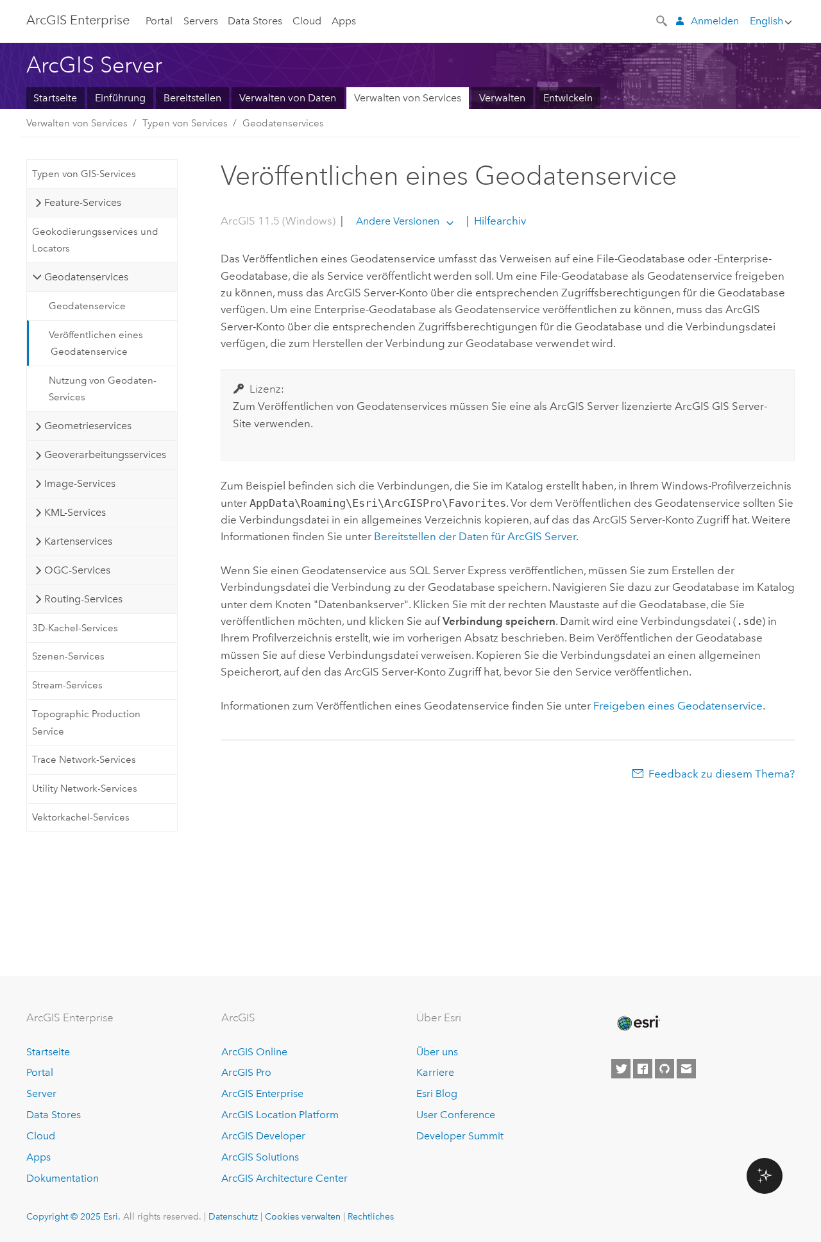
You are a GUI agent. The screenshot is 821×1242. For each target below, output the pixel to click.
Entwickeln (568, 98)
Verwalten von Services (407, 98)
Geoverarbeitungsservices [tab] (105, 454)
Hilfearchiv (498, 220)
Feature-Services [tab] (82, 202)
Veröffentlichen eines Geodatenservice (96, 343)
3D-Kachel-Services (75, 628)
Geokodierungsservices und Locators (95, 240)
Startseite (55, 98)
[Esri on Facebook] (642, 1068)
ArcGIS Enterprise (78, 20)
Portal (159, 21)
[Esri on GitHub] (664, 1068)
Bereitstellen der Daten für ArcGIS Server (475, 536)
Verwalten (502, 98)
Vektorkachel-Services (81, 817)
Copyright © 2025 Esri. (73, 1216)
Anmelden (715, 21)
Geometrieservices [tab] (87, 426)
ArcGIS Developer (263, 1136)
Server (41, 1093)
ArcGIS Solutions (260, 1157)
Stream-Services (67, 685)
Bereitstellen (192, 98)
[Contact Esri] (686, 1068)
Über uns (437, 1052)
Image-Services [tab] (79, 483)
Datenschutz (233, 1216)
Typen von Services (185, 123)
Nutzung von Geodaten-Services (103, 389)
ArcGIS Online (254, 1052)
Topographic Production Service (86, 722)
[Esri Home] (637, 1023)
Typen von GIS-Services (84, 174)
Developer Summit (460, 1136)
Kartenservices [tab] (78, 541)
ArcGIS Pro (246, 1072)
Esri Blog (436, 1093)
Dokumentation (62, 1178)
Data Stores (255, 21)
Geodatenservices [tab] (86, 277)
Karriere (435, 1072)
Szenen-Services (68, 656)
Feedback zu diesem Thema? (721, 773)
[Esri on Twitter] (621, 1068)
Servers (200, 21)
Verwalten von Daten (287, 98)
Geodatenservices (283, 123)
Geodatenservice (87, 306)
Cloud (306, 21)
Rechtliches (371, 1216)
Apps (344, 21)
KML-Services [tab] (75, 512)
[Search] (662, 20)
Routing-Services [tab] (83, 599)
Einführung (120, 98)
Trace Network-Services (84, 759)
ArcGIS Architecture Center (284, 1178)
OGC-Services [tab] (77, 570)
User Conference (455, 1115)
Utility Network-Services (84, 788)
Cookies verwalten (303, 1216)
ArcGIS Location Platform (280, 1115)
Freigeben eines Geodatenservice (678, 705)
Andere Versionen (397, 221)
